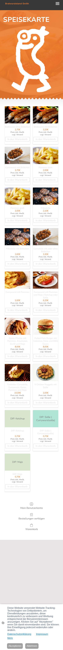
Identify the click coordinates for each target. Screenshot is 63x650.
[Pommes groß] (17, 196)
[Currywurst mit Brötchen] (17, 155)
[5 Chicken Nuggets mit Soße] (45, 372)
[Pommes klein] (45, 155)
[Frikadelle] (45, 196)
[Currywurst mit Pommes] (17, 280)
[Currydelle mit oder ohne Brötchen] (45, 236)
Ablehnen (32, 646)
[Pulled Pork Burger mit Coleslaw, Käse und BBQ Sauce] (45, 326)
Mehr (10, 638)
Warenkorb (31, 529)
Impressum (42, 634)
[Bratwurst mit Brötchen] (45, 114)
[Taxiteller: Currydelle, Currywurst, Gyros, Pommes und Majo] (17, 372)
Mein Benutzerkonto (31, 508)
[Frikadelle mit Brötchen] (17, 236)
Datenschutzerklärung (19, 634)
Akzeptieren (14, 646)
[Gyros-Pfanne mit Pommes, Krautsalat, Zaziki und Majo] (17, 326)
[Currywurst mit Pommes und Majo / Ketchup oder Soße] (45, 280)
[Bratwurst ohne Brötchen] (17, 114)
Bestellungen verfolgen (32, 518)
